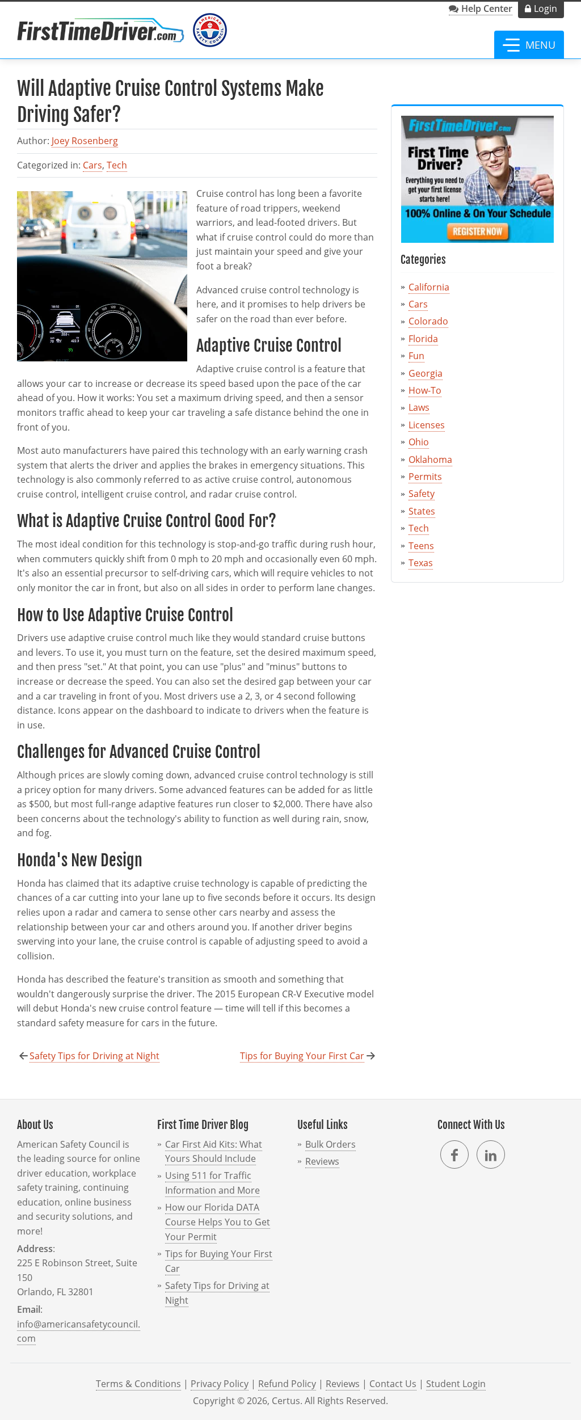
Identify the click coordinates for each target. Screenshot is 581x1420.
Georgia (426, 373)
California (429, 287)
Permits (425, 476)
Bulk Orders (330, 1144)
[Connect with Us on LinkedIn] (491, 1154)
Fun (416, 355)
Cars (92, 165)
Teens (421, 546)
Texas (421, 563)
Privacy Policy (220, 1383)
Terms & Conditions (138, 1383)
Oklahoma (430, 459)
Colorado (428, 321)
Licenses (427, 425)
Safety (422, 493)
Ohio (419, 442)
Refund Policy (287, 1383)
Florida (423, 338)
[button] (529, 45)
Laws (419, 407)
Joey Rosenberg (85, 140)
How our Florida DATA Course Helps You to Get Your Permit (217, 1221)
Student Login (456, 1383)
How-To (425, 390)
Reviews (322, 1161)
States (422, 511)
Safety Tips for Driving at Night (94, 1056)
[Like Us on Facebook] (454, 1154)
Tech (117, 165)
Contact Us (392, 1383)
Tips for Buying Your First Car (302, 1056)
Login (545, 8)
